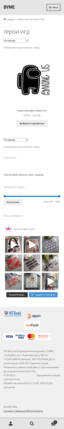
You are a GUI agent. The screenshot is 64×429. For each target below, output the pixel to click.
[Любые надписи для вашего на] (32, 263)
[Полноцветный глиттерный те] (50, 281)
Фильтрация (13, 202)
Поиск (32, 423)
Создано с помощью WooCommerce (23, 410)
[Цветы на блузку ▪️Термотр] (13, 263)
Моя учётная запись (10, 423)
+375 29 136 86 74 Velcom (15, 174)
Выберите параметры (32, 123)
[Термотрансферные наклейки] (13, 281)
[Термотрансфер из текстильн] (32, 244)
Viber (30, 174)
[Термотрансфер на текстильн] (13, 244)
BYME (9, 7)
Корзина (49, 421)
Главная (10, 19)
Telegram (39, 174)
